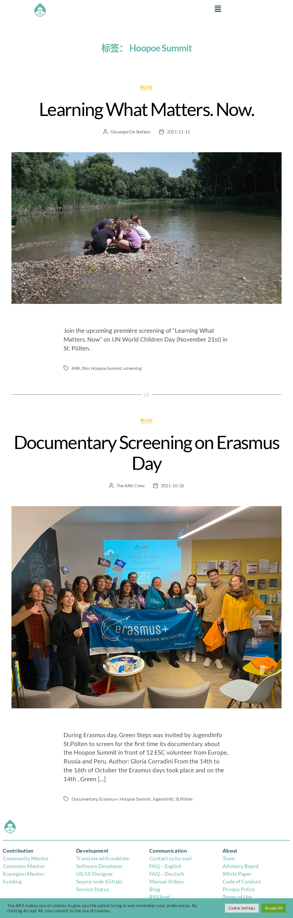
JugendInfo (163, 798)
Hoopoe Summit (106, 368)
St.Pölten (184, 798)
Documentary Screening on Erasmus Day (147, 452)
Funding (12, 881)
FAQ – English (165, 866)
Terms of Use (237, 897)
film (85, 368)
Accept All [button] (273, 908)
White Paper (237, 874)
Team (229, 858)
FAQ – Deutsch (166, 874)
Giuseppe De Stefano (130, 131)
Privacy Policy (239, 889)
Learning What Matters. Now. (146, 109)
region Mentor (28, 874)
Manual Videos (166, 881)
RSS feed (159, 897)
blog (146, 87)
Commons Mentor (24, 866)
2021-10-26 (172, 485)
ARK (76, 368)
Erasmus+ (108, 798)
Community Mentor (26, 858)
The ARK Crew (130, 485)
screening (132, 368)
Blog (154, 889)
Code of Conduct (242, 881)
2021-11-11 (178, 131)
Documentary (85, 798)
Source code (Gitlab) (99, 881)
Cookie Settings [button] (242, 908)
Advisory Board (240, 866)
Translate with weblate (102, 858)
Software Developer (99, 866)
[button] (217, 9)
